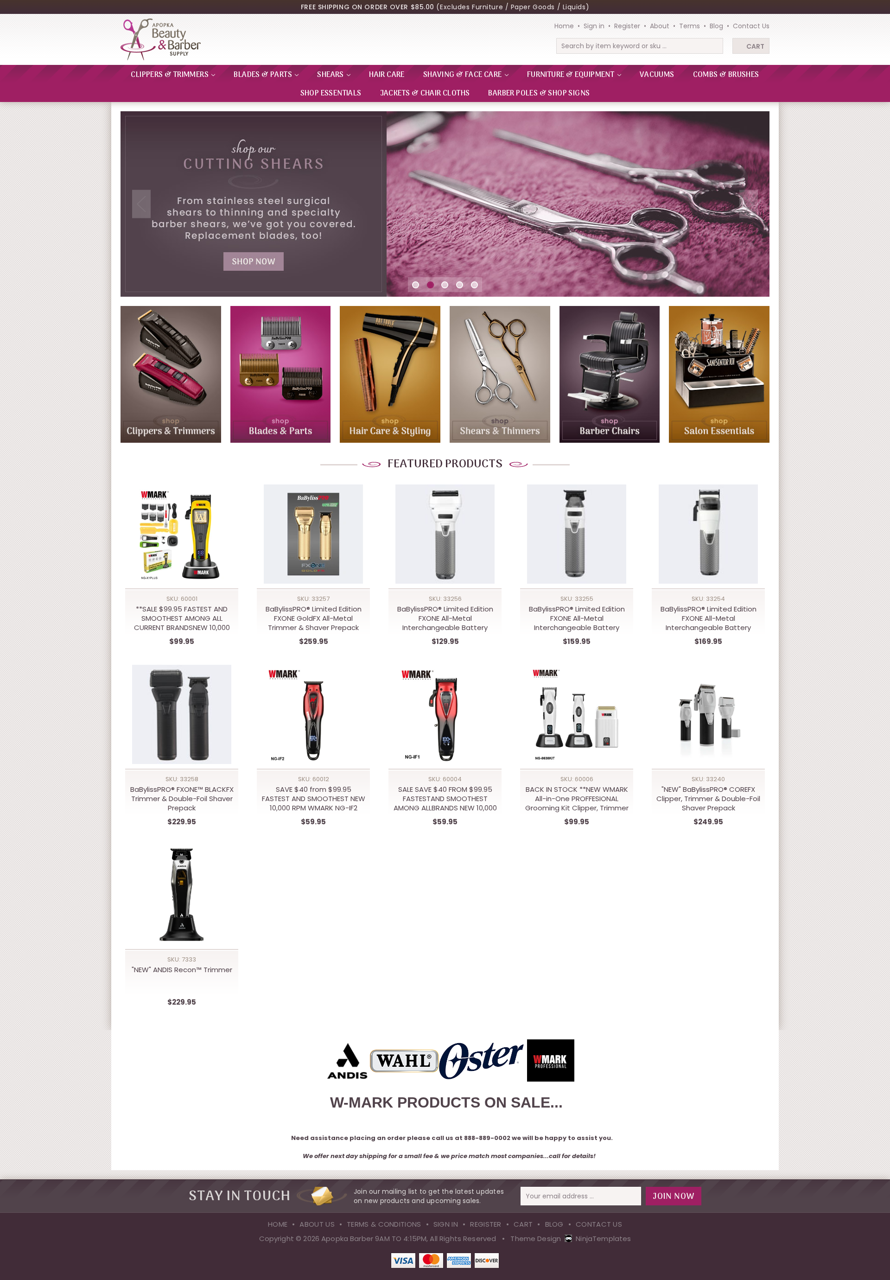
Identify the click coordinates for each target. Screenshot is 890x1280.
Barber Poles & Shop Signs (539, 94)
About (659, 26)
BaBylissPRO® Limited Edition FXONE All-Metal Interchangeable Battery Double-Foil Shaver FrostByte (445, 618)
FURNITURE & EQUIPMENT (571, 75)
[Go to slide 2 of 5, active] (430, 284)
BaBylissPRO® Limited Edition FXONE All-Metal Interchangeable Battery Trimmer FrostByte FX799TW (576, 618)
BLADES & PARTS (263, 75)
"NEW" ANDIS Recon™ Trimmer (182, 969)
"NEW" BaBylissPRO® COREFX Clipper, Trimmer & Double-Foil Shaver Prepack (708, 799)
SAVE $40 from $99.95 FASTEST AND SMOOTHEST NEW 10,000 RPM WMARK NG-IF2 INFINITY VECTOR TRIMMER (313, 799)
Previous (141, 204)
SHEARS (331, 75)
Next (748, 204)
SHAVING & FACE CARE (463, 75)
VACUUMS (657, 75)
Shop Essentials (331, 94)
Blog (716, 26)
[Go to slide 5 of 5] (474, 284)
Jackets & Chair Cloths (425, 94)
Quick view (181, 525)
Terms (689, 26)
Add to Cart (181, 544)
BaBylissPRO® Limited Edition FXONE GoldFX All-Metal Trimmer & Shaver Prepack (314, 618)
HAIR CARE (387, 75)
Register (627, 26)
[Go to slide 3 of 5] (444, 284)
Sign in (594, 26)
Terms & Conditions (384, 1224)
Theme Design (535, 1238)
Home (564, 26)
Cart (755, 46)
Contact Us (751, 26)
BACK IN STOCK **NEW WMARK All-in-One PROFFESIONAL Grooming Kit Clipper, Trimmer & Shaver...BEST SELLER (577, 799)
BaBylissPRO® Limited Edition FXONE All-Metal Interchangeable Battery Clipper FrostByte (708, 618)
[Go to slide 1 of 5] (415, 284)
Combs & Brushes (726, 75)
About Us (316, 1224)
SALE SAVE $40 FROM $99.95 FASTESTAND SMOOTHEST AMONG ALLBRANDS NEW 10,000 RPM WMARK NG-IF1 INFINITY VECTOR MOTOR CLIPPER (445, 799)
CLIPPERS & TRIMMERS (170, 75)
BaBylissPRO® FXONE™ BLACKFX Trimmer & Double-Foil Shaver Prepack (182, 799)
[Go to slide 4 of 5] (459, 284)
